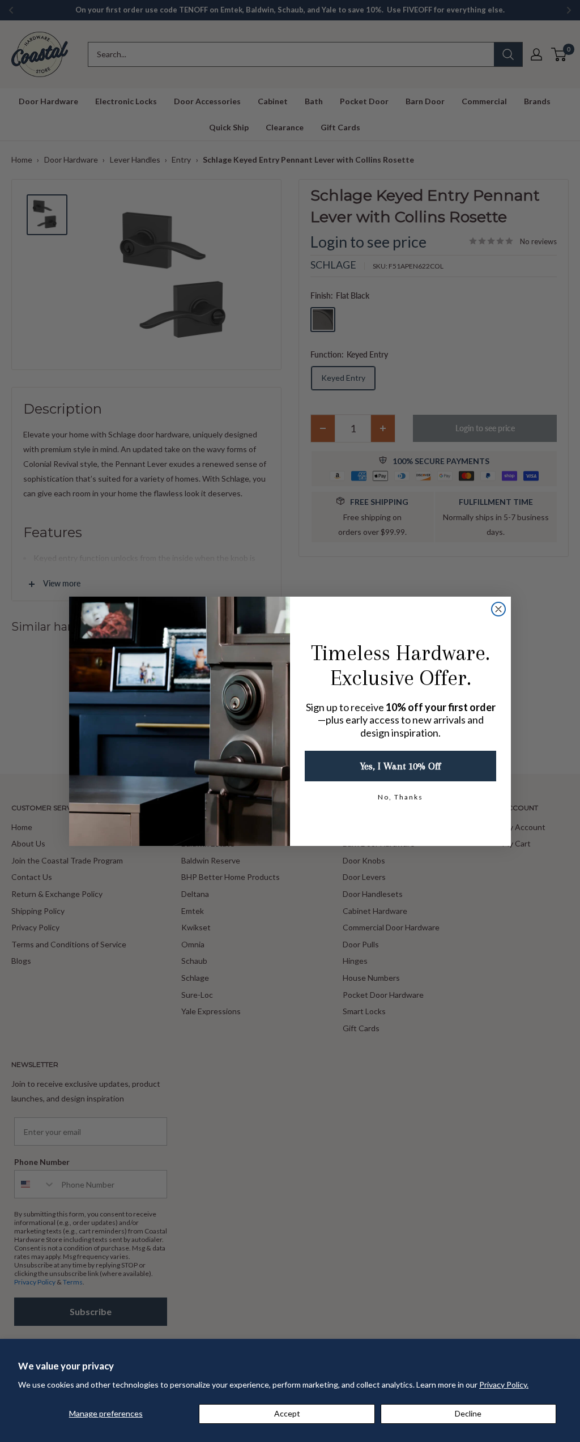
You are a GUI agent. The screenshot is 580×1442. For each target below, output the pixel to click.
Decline (468, 1413)
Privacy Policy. (503, 1384)
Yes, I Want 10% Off (400, 766)
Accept (287, 1413)
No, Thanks (400, 797)
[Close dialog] (498, 609)
